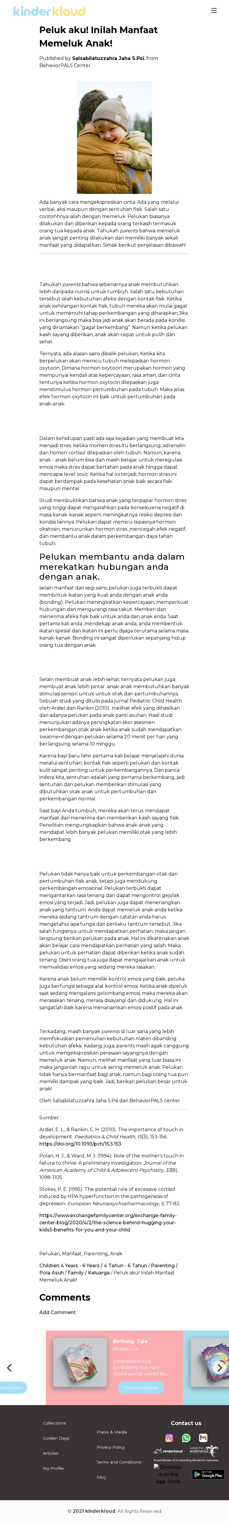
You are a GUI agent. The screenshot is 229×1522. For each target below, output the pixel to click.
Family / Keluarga (89, 1273)
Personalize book (141, 1387)
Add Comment (57, 1312)
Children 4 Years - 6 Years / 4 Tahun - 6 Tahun (93, 1265)
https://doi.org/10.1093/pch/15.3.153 (80, 1144)
